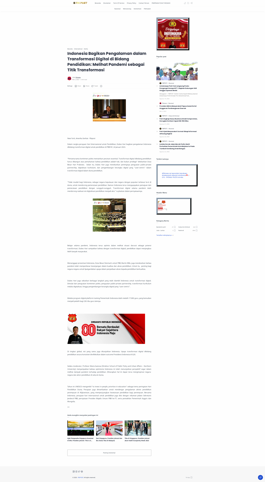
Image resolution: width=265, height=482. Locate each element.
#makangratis (167, 175)
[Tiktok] (82, 471)
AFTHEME (109, 477)
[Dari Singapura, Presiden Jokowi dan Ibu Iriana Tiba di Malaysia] (109, 428)
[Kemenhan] (137, 9)
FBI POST (80, 477)
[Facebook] (73, 471)
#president (176, 173)
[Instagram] (76, 471)
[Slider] (126, 30)
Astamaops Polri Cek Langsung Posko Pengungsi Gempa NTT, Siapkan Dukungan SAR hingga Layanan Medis (178, 88)
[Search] (188, 3)
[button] (185, 3)
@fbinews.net (167, 173)
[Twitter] (79, 471)
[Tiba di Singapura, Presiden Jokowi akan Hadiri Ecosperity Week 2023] (138, 428)
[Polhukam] (147, 9)
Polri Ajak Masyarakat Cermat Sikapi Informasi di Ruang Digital (178, 132)
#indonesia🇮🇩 (183, 175)
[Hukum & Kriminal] (174, 116)
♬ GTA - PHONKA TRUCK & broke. (176, 176)
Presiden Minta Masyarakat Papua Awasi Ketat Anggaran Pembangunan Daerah (178, 107)
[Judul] (106, 343)
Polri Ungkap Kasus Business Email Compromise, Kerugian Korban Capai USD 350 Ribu (179, 120)
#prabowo (183, 173)
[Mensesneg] (127, 9)
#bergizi (175, 175)
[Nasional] (117, 9)
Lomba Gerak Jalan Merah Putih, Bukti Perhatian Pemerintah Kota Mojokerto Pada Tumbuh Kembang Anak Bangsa (177, 146)
